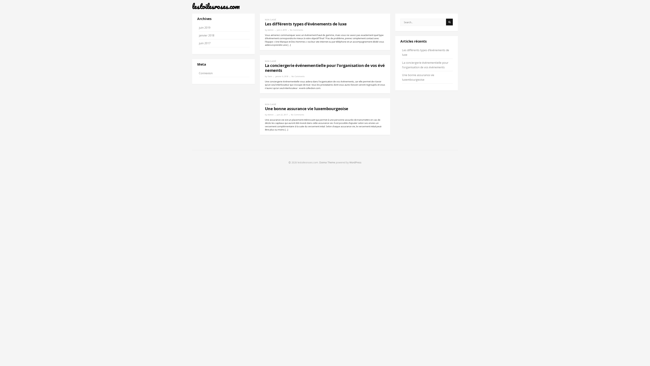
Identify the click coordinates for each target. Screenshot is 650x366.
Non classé (270, 19)
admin (271, 30)
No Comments (296, 30)
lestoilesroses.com (216, 6)
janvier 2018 (206, 35)
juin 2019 (204, 27)
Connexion (206, 73)
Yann (270, 76)
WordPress (355, 162)
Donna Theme (327, 162)
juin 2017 (204, 43)
